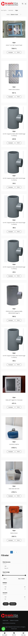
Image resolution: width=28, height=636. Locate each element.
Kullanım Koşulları (14, 620)
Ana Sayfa (3, 10)
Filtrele (5, 603)
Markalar (11, 10)
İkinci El (6, 568)
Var (5, 589)
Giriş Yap (23, 635)
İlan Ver (14, 635)
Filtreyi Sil (13, 603)
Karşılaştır (10, 52)
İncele (18, 52)
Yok (5, 587)
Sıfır (5, 566)
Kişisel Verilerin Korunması (9, 623)
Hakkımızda (5, 620)
